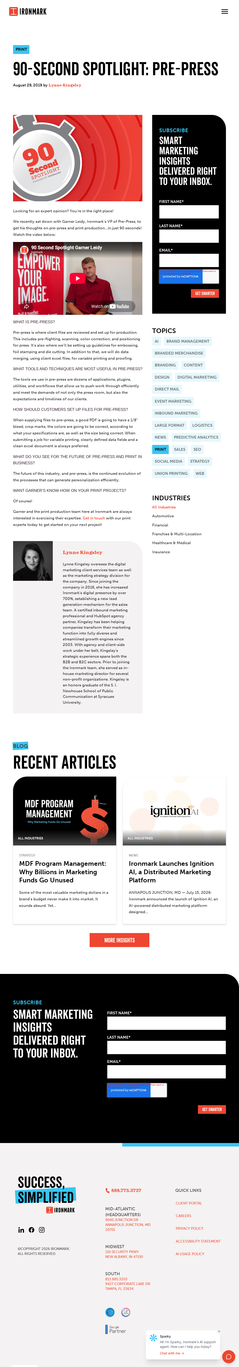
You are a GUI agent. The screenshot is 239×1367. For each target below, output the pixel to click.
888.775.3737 (126, 1190)
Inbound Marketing (176, 413)
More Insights (119, 940)
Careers (183, 1216)
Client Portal (189, 1203)
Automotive (163, 516)
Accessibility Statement (198, 1241)
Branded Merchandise (179, 353)
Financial (160, 525)
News (160, 437)
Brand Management (187, 341)
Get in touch (94, 518)
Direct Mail (167, 389)
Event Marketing (173, 401)
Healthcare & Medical (171, 542)
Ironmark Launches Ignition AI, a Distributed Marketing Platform (171, 871)
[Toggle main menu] (225, 11)
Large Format (169, 425)
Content (193, 365)
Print (160, 449)
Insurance (161, 552)
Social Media (168, 461)
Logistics (202, 425)
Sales (179, 449)
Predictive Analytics (196, 437)
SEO (197, 449)
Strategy (200, 461)
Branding (165, 365)
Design (162, 377)
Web (200, 473)
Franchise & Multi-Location (176, 534)
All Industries (164, 507)
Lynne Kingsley (65, 85)
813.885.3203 (116, 1279)
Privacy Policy (189, 1228)
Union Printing (171, 473)
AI (156, 341)
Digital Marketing (197, 377)
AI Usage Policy (190, 1254)
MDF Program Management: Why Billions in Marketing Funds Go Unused (62, 871)
